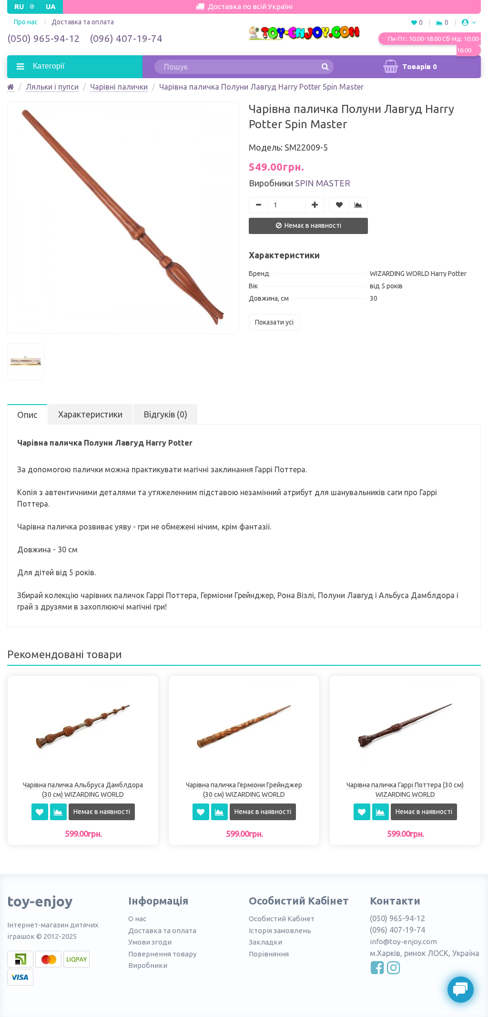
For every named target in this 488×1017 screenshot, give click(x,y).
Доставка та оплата (82, 22)
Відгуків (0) (165, 414)
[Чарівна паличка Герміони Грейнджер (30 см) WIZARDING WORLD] (244, 727)
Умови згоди (150, 942)
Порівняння (269, 954)
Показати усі (274, 322)
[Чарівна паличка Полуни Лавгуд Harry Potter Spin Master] (123, 218)
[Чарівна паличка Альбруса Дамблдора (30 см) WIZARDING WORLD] (83, 727)
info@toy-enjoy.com (403, 941)
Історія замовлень (280, 930)
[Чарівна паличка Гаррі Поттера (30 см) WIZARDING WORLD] (405, 727)
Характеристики (90, 414)
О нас (137, 919)
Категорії (47, 66)
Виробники (147, 965)
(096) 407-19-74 (126, 38)
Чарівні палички (119, 86)
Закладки (265, 942)
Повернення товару (162, 954)
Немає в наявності (312, 225)
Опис (27, 414)
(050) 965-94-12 (43, 38)
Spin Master (322, 183)
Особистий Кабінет (282, 919)
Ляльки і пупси (52, 86)
